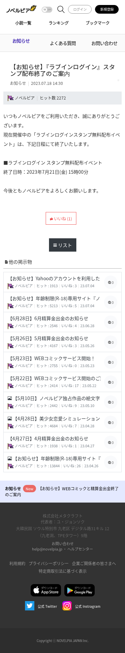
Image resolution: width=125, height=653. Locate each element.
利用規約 (17, 563)
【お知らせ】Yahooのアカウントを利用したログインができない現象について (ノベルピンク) (54, 278)
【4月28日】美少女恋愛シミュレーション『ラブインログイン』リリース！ (56, 418)
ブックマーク (98, 23)
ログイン (80, 9)
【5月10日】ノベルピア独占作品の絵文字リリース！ (56, 398)
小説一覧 (23, 23)
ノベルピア (25, 98)
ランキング (59, 23)
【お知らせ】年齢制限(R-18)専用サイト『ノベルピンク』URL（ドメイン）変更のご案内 (54, 298)
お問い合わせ (104, 43)
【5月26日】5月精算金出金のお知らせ (48, 338)
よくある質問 (63, 43)
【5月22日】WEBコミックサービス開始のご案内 (54, 378)
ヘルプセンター (80, 548)
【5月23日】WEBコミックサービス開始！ (51, 358)
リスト (64, 245)
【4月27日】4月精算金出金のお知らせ (48, 438)
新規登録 (107, 9)
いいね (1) (62, 218)
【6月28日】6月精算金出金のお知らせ (48, 318)
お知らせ (21, 40)
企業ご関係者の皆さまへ (94, 563)
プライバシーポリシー (49, 563)
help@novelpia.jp (47, 548)
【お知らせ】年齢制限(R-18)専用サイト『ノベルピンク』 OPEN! (56, 458)
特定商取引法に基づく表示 (63, 571)
